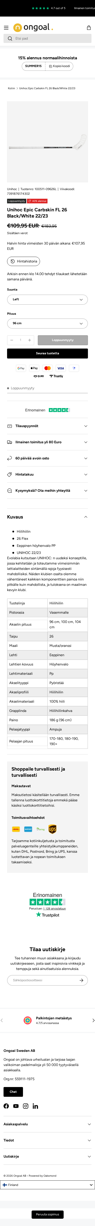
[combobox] (47, 38)
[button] (89, 28)
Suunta (12, 289)
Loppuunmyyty (63, 340)
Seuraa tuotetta (47, 353)
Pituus (11, 314)
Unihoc (12, 189)
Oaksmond (50, 1175)
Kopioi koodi (61, 66)
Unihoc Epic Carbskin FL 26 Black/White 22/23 (47, 88)
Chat (13, 1092)
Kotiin (11, 88)
